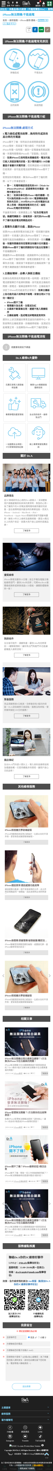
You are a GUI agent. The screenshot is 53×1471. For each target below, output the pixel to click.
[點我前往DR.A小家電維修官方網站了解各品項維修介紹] (49, 4)
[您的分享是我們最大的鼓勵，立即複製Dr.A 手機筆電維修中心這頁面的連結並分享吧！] (47, 29)
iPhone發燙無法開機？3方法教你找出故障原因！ (25, 1113)
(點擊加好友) (14, 1316)
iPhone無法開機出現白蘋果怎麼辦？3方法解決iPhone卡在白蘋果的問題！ (25, 1059)
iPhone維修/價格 (27, 20)
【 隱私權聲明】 (38, 1465)
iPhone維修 (18, 1074)
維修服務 (13, 20)
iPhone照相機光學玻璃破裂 (18, 830)
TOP (46, 1458)
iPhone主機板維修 (20, 1181)
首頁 (5, 20)
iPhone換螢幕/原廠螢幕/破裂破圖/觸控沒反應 (26, 940)
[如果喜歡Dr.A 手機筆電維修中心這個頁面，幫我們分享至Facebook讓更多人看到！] (35, 29)
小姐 (42, 1337)
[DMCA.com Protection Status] (25, 1445)
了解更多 (27, 531)
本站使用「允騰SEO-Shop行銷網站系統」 (30, 1454)
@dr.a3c (23, 1263)
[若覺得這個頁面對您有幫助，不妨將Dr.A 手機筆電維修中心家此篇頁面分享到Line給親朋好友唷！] (41, 29)
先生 (32, 1337)
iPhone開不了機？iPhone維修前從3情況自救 (25, 1167)
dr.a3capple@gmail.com (27, 1272)
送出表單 (27, 1386)
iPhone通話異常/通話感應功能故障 (22, 885)
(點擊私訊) (38, 1316)
